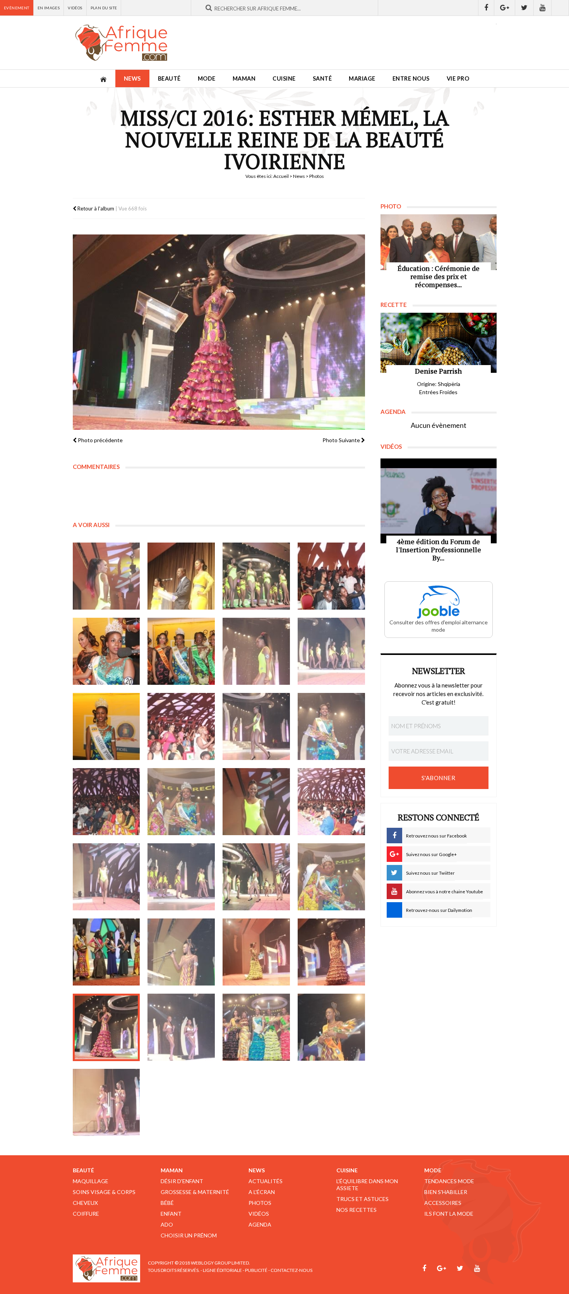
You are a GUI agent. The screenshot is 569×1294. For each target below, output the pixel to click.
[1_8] (181, 802)
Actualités (266, 1181)
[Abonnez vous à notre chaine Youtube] (543, 8)
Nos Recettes (356, 1209)
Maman (244, 78)
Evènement (16, 7)
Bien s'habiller (445, 1192)
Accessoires (442, 1202)
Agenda (260, 1224)
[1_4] (331, 576)
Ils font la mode (448, 1213)
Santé (322, 78)
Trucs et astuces (362, 1199)
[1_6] (181, 651)
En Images (49, 7)
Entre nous (411, 78)
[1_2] (181, 576)
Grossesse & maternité (195, 1192)
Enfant (171, 1213)
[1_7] (106, 802)
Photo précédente (100, 440)
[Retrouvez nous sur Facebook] (486, 8)
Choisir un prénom (189, 1235)
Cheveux (85, 1202)
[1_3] (256, 576)
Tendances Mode (449, 1181)
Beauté (169, 78)
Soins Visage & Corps (104, 1192)
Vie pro (458, 78)
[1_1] (106, 576)
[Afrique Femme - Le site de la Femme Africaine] (121, 43)
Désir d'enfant (182, 1181)
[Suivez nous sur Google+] (504, 8)
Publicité (256, 1270)
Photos (260, 1202)
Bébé (167, 1202)
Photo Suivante (341, 440)
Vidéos (75, 7)
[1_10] (331, 802)
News (132, 78)
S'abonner (439, 777)
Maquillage (90, 1181)
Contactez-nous (291, 1270)
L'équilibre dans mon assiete (367, 1184)
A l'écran (262, 1192)
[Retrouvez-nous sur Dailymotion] (560, 8)
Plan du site (104, 7)
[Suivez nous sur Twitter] (524, 8)
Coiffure (86, 1213)
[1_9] (256, 802)
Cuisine (284, 78)
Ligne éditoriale (222, 1270)
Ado (167, 1224)
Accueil (281, 176)
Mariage (362, 78)
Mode (207, 78)
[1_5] (106, 651)
